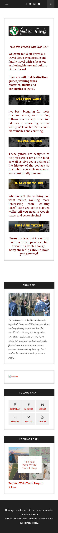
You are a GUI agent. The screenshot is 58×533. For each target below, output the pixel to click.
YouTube (42, 421)
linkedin (15, 421)
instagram (15, 409)
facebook (28, 409)
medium (42, 409)
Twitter (29, 421)
